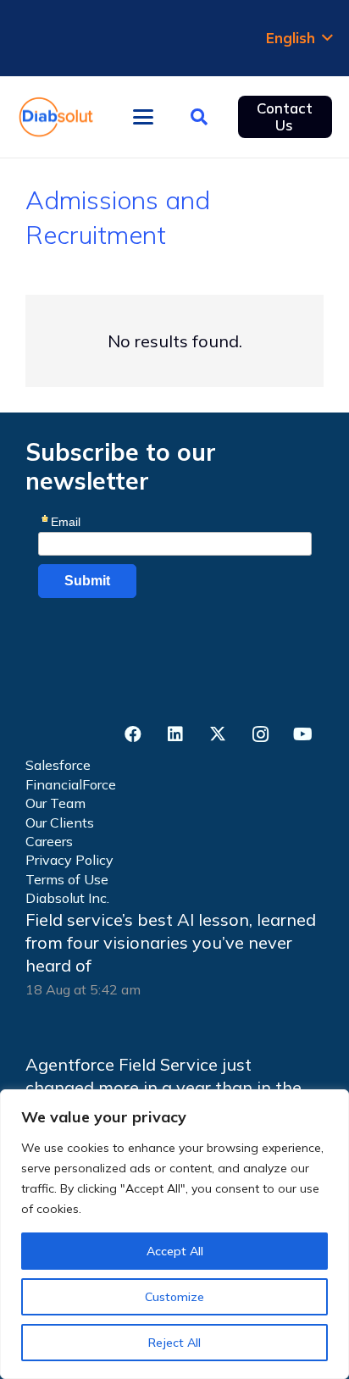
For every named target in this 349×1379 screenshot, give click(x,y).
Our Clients (59, 822)
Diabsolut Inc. (67, 897)
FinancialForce (70, 784)
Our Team (55, 803)
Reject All (174, 1342)
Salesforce (58, 764)
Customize (174, 1296)
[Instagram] (260, 734)
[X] (218, 734)
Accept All (175, 1251)
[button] (299, 38)
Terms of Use (66, 879)
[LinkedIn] (175, 734)
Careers (49, 841)
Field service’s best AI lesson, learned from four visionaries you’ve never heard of (170, 943)
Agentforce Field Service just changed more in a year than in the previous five (163, 1087)
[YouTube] (302, 734)
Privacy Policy (69, 859)
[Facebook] (133, 734)
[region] (174, 1234)
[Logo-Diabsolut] (56, 117)
